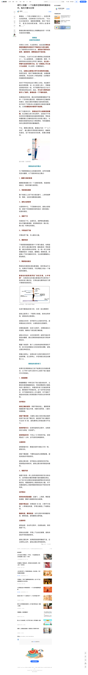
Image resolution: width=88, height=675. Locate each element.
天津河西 (18, 600)
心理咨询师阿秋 (23, 575)
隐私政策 (29, 667)
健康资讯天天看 (19, 616)
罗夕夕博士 (19, 583)
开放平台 (33, 667)
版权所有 (36, 671)
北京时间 (18, 567)
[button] (68, 9)
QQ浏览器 (45, 667)
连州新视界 (19, 608)
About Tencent (23, 667)
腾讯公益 (42, 667)
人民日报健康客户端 (20, 559)
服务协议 (26, 667)
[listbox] (34, 592)
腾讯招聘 (39, 667)
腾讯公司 (33, 671)
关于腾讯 (19, 667)
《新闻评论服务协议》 (31, 636)
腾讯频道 (48, 667)
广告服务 (36, 667)
